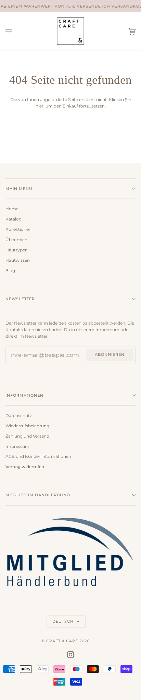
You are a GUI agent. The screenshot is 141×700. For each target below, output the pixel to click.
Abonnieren (110, 354)
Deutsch (63, 621)
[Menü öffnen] (15, 31)
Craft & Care (62, 641)
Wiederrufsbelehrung (27, 426)
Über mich (16, 239)
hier (39, 106)
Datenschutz (18, 415)
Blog (10, 270)
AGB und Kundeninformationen (38, 456)
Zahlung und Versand (27, 436)
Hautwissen (17, 260)
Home (11, 208)
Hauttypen (16, 250)
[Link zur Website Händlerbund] (70, 590)
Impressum (17, 446)
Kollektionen (18, 229)
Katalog (13, 219)
